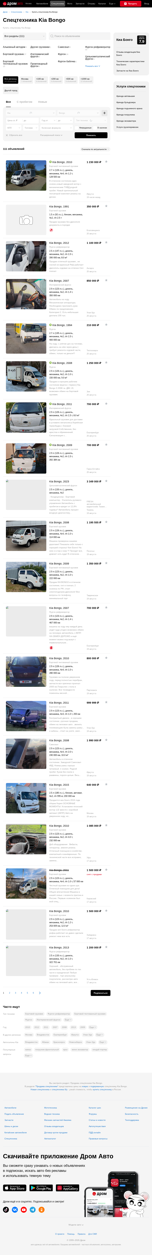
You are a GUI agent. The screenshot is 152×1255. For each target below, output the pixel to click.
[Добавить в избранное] (106, 161)
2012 (36, 1027)
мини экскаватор (80, 1049)
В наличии (102, 128)
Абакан (45, 1042)
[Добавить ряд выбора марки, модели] (104, 113)
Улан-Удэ (87, 1034)
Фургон (70, 54)
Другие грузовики (43, 47)
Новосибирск (75, 1042)
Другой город (10, 90)
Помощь (71, 1234)
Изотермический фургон (43, 55)
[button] (68, 1020)
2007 (55, 1027)
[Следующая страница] (38, 993)
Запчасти (80, 3)
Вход (146, 3)
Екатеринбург (60, 1034)
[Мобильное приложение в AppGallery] (67, 1187)
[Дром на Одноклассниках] (42, 1210)
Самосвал (70, 47)
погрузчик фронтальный (47, 1049)
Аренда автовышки (125, 96)
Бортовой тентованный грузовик (15, 63)
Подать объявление (14, 1114)
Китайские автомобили (15, 1132)
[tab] (8, 103)
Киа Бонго (124, 40)
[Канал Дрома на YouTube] (24, 1210)
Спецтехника (10, 1138)
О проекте (59, 1234)
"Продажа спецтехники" (46, 1086)
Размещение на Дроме (136, 1108)
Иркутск (75, 1034)
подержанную (97, 1086)
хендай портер (99, 1049)
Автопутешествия (97, 1126)
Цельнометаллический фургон (97, 57)
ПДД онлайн (95, 1132)
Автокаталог (50, 1138)
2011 (46, 1027)
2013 (73, 1027)
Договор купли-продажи (55, 1132)
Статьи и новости (97, 1120)
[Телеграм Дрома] (33, 1210)
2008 (64, 1027)
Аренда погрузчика (125, 114)
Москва (29, 4)
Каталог (102, 3)
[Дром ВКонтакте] (15, 1210)
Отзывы (91, 3)
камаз (28, 1049)
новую (85, 1086)
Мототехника (50, 1108)
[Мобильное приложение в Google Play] (41, 1187)
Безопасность (131, 1114)
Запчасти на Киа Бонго (127, 70)
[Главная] (13, 3)
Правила (81, 1234)
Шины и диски (11, 1126)
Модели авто (75, 1225)
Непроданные (85, 128)
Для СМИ (92, 1234)
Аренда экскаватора (126, 121)
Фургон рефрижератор (97, 48)
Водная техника (52, 1114)
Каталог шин (95, 1108)
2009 (82, 1027)
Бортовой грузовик (15, 54)
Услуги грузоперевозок (127, 127)
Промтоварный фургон (43, 65)
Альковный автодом (15, 47)
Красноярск (59, 1042)
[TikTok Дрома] (6, 1210)
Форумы (93, 1114)
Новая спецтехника (40, 1089)
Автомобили (42, 3)
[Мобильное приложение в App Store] (14, 1187)
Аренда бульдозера (126, 102)
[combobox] (24, 36)
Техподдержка (132, 1120)
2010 (27, 1027)
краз (65, 1049)
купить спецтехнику (102, 1089)
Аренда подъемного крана (129, 108)
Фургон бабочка (70, 61)
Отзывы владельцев (54, 1126)
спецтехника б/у (59, 1089)
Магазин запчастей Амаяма (57, 1120)
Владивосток (43, 1034)
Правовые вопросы (98, 1138)
